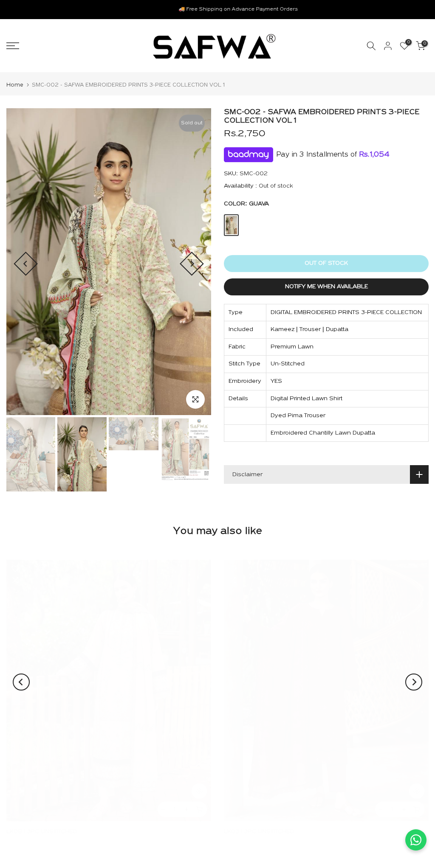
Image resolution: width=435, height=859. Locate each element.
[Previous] (26, 264)
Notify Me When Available (326, 287)
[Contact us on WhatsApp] (416, 840)
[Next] (192, 264)
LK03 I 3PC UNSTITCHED (259, 831)
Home (14, 85)
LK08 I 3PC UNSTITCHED (41, 831)
